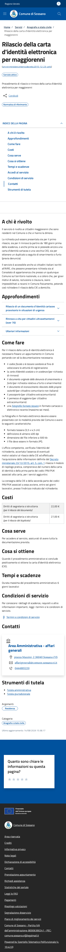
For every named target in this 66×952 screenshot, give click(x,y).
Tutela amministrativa (19, 690)
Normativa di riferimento (15, 104)
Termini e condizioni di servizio (23, 617)
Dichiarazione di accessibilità (20, 862)
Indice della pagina (15, 123)
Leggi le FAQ (11, 894)
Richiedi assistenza (14, 881)
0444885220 (22, 668)
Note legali (10, 855)
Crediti (8, 843)
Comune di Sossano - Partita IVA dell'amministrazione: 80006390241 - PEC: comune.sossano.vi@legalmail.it (27, 930)
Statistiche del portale (16, 887)
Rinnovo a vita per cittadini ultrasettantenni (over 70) (30, 320)
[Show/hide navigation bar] (5, 14)
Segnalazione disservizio (17, 913)
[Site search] (59, 14)
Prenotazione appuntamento (20, 874)
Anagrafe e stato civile (39, 27)
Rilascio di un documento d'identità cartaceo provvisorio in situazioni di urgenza (30, 308)
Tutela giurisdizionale (18, 694)
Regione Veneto (12, 3)
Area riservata (12, 836)
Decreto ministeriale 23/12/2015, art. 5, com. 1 (30, 461)
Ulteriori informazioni (17, 331)
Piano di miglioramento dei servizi (22, 919)
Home (7, 27)
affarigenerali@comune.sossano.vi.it (36, 662)
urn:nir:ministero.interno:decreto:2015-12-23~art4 (27, 66)
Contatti (8, 868)
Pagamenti (10, 900)
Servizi (18, 27)
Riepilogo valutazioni (15, 906)
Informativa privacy (15, 849)
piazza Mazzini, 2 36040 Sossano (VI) (36, 657)
